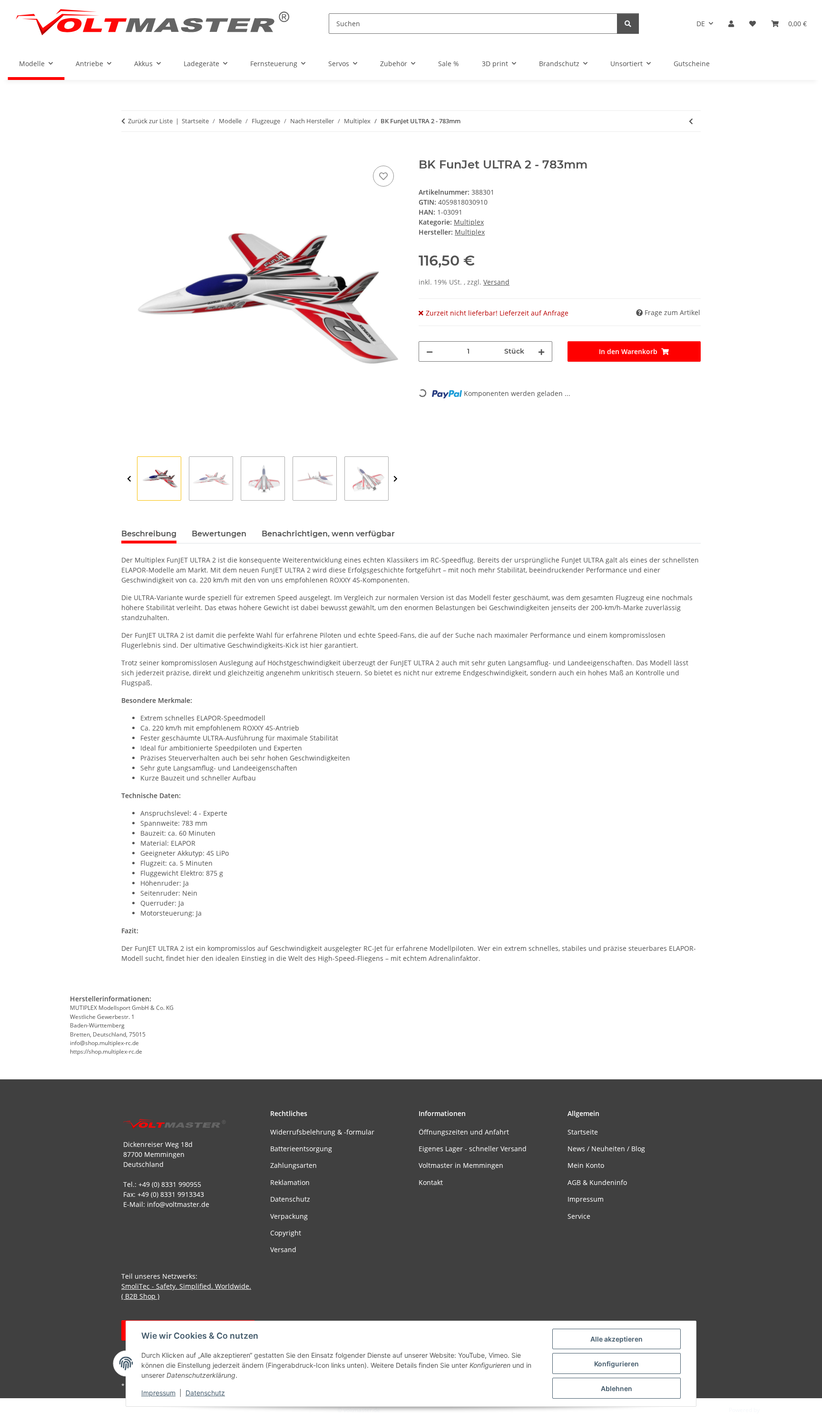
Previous (129, 479)
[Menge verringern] (429, 351)
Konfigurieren (616, 1364)
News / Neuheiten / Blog (606, 1148)
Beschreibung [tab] (148, 533)
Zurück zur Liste (150, 121)
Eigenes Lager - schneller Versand (473, 1148)
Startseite (583, 1131)
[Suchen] (628, 23)
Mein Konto (586, 1165)
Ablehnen (616, 1388)
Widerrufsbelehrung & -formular (322, 1131)
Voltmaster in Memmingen (461, 1165)
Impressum (158, 1393)
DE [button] (700, 23)
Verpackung (289, 1216)
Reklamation (290, 1182)
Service (579, 1216)
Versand (496, 281)
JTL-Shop (772, 1410)
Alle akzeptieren (616, 1339)
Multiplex (469, 222)
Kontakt (431, 1182)
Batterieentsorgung (301, 1148)
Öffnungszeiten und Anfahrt (464, 1131)
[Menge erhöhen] (541, 351)
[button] (731, 23)
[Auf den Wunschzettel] (383, 176)
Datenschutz (205, 1393)
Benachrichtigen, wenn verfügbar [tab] (328, 533)
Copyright (285, 1232)
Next (395, 479)
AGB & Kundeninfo (597, 1182)
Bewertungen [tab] (219, 533)
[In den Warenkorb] (129, 153)
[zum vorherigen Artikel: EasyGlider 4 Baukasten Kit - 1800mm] (691, 121)
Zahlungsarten (293, 1165)
